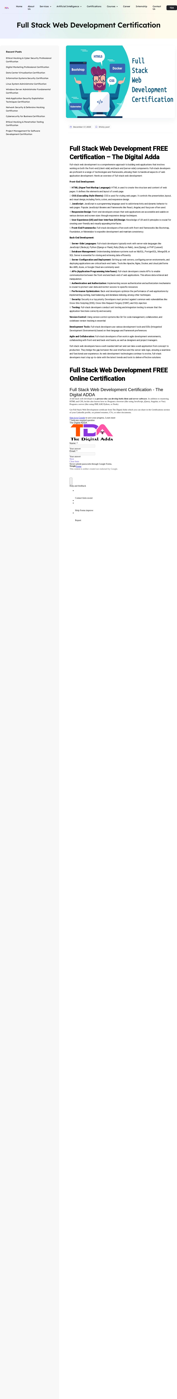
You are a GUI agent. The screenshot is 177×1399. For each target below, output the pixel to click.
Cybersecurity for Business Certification (25, 116)
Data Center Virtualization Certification (25, 72)
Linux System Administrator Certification (26, 84)
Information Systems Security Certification (27, 78)
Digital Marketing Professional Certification (27, 67)
